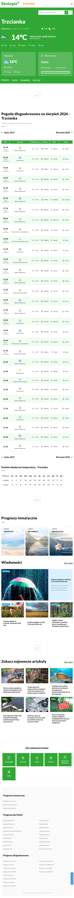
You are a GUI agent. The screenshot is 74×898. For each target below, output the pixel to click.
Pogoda (29, 3)
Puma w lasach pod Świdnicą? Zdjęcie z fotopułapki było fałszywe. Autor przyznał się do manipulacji (61, 719)
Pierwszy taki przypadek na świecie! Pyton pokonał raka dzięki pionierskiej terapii (12, 690)
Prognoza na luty (8, 864)
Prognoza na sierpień (9, 886)
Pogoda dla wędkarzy (9, 808)
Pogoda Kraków (8, 842)
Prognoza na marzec (9, 868)
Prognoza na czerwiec (9, 879)
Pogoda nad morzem (9, 801)
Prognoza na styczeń (9, 861)
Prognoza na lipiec (8, 882)
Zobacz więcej (68, 563)
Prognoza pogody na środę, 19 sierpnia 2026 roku (36, 623)
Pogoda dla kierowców (10, 805)
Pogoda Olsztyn (44, 820)
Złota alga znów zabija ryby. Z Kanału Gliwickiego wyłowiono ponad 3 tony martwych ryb (12, 719)
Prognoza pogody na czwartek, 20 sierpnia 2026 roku (12, 623)
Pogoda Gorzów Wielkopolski (12, 831)
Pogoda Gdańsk (8, 827)
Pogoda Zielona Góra (45, 849)
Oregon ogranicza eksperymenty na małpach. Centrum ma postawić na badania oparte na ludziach (36, 690)
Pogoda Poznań (44, 827)
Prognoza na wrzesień (46, 861)
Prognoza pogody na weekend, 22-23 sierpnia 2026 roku (61, 580)
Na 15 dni (36, 80)
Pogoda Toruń (43, 838)
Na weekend (25, 80)
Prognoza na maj (8, 875)
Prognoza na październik (46, 864)
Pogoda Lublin (7, 849)
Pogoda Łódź (7, 845)
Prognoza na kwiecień (10, 871)
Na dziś (15, 80)
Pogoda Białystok (8, 820)
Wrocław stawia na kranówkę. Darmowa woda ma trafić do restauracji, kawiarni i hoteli (36, 719)
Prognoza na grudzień (46, 871)
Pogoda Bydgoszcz (9, 824)
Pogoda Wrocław (44, 845)
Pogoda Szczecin (44, 834)
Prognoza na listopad (45, 868)
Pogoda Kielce (7, 838)
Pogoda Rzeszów (44, 831)
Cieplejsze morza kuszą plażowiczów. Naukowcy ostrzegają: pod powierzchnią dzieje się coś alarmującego (61, 690)
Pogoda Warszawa (45, 842)
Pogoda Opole (43, 824)
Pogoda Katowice (8, 834)
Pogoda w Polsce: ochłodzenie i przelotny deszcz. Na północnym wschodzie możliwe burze (60, 623)
